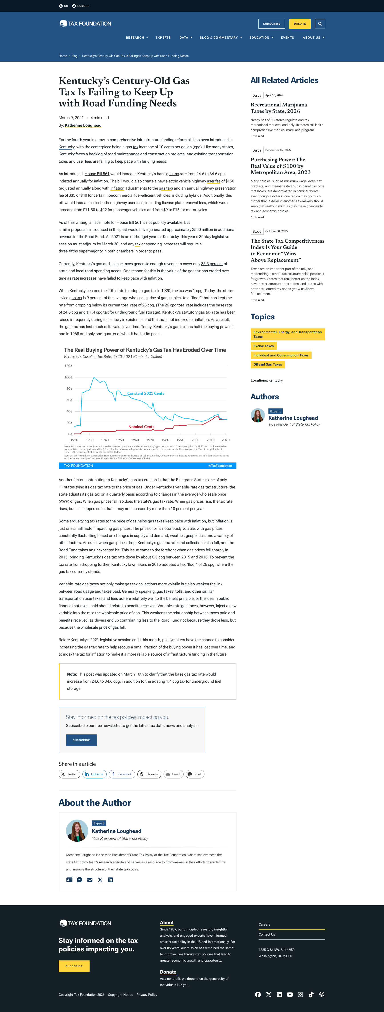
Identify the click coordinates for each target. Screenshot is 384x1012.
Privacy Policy (147, 995)
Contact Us (267, 934)
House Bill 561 (97, 173)
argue (75, 521)
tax (135, 146)
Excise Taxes (264, 346)
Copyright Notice (120, 995)
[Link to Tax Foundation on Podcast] (321, 995)
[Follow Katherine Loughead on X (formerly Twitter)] (100, 880)
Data (184, 37)
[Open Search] (320, 23)
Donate (300, 23)
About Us (311, 37)
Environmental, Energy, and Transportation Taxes (288, 334)
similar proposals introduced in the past (93, 229)
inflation (101, 181)
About (167, 922)
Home (63, 56)
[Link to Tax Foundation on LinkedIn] (279, 995)
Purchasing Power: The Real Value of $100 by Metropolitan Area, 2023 (281, 166)
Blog (75, 56)
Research (135, 37)
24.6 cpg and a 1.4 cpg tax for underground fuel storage (111, 312)
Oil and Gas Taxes (268, 364)
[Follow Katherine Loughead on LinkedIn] (110, 880)
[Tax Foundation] (85, 24)
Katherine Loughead (83, 125)
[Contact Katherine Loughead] (89, 880)
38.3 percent (212, 263)
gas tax (172, 173)
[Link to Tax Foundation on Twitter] (268, 995)
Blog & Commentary (219, 37)
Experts (164, 37)
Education (260, 37)
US (66, 6)
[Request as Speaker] (79, 880)
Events (288, 37)
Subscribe (271, 23)
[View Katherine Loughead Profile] (69, 880)
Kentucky (66, 146)
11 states (67, 487)
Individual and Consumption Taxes (281, 355)
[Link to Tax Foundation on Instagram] (300, 995)
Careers (264, 924)
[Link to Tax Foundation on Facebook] (258, 995)
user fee (83, 161)
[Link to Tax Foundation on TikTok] (311, 995)
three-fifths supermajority (81, 251)
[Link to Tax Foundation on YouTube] (290, 995)
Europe (83, 6)
